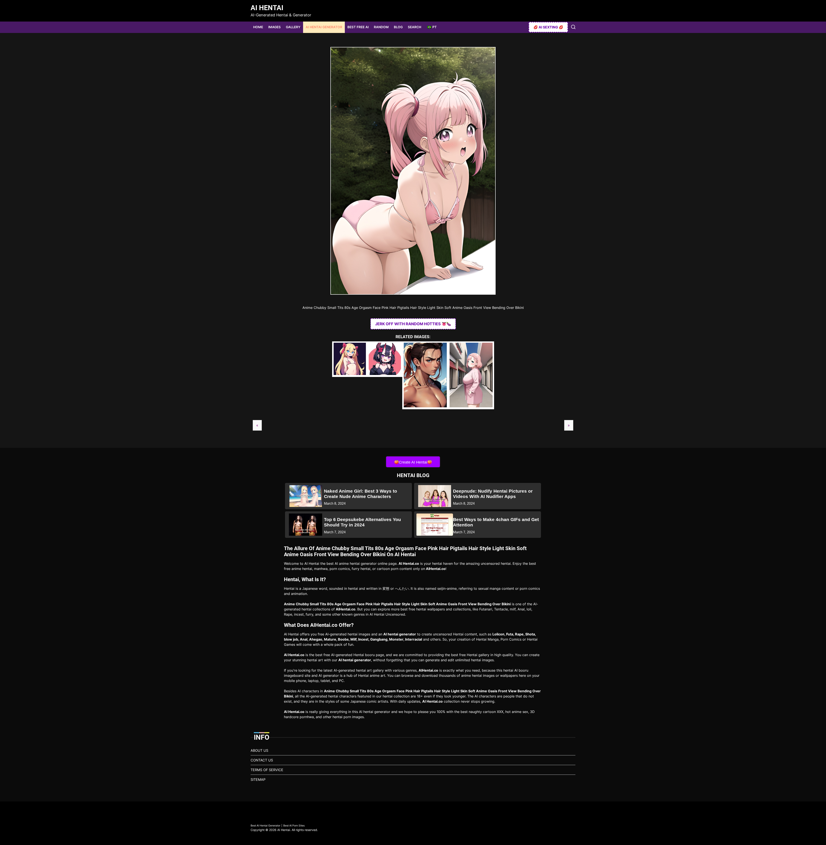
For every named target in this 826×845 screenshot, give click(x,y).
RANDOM (381, 27)
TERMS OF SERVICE (267, 770)
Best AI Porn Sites (294, 825)
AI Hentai (267, 8)
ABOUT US (259, 750)
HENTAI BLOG (413, 475)
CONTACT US (262, 760)
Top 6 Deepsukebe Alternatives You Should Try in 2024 (362, 522)
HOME (258, 27)
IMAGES (274, 27)
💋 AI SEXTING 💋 (548, 27)
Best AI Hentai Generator (265, 825)
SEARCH (414, 27)
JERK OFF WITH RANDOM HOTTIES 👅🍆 (413, 324)
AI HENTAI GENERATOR (324, 27)
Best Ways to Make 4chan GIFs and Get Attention (496, 522)
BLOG (398, 27)
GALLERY (293, 27)
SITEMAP (258, 779)
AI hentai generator (399, 634)
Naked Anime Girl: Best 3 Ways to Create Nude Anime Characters (360, 494)
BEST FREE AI (358, 27)
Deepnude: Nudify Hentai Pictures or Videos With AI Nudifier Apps (493, 494)
